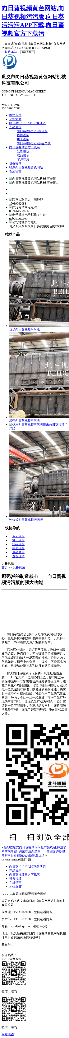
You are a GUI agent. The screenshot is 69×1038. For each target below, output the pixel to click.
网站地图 (8, 1034)
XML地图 (15, 886)
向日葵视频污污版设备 (32, 131)
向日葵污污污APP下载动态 (27, 123)
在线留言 (15, 171)
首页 (5, 567)
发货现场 (23, 151)
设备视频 (15, 163)
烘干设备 (23, 139)
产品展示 (15, 127)
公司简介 (15, 119)
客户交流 (23, 159)
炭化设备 (18, 536)
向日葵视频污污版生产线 (34, 143)
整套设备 (18, 548)
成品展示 (23, 155)
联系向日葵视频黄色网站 (26, 167)
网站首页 (15, 115)
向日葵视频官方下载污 (24, 147)
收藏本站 (11, 52)
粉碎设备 (23, 135)
